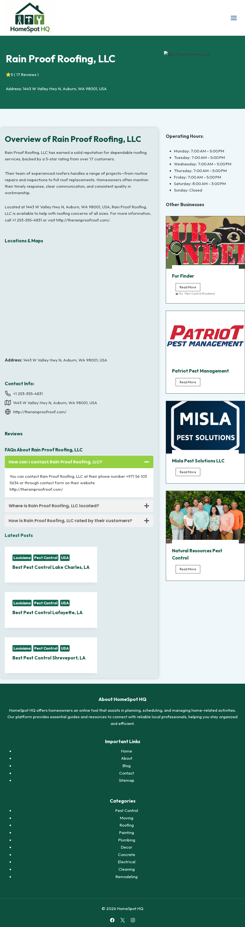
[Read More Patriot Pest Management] (205, 337)
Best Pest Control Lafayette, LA (47, 612)
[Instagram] (132, 920)
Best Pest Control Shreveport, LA (48, 658)
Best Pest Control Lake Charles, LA (50, 567)
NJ (181, 293)
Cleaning (126, 869)
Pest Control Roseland (200, 293)
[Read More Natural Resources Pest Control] (205, 517)
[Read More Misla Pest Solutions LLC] (205, 427)
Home (126, 750)
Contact (126, 772)
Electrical (126, 861)
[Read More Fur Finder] (205, 242)
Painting (126, 832)
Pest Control (45, 557)
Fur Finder (183, 276)
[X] (122, 920)
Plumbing (126, 839)
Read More (190, 288)
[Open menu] (233, 18)
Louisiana (22, 557)
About (126, 758)
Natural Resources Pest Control (197, 554)
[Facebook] (112, 920)
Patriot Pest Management (200, 371)
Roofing (127, 825)
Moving (126, 817)
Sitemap (126, 780)
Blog (126, 765)
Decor (126, 847)
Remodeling (127, 876)
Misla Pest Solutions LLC (198, 461)
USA (65, 557)
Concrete (126, 854)
